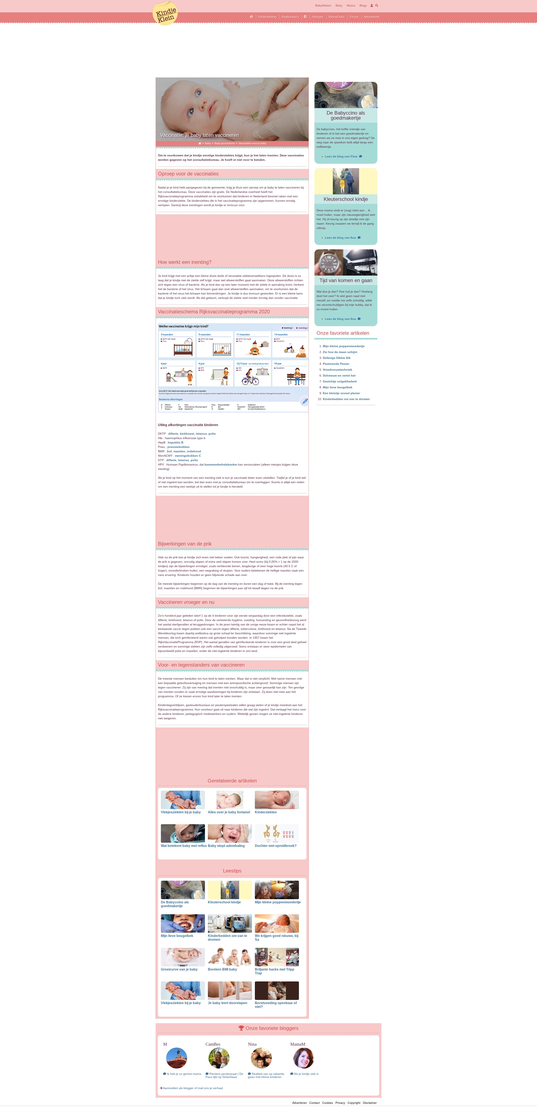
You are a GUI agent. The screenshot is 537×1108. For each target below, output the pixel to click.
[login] (371, 5)
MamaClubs (336, 16)
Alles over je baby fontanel (229, 812)
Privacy (340, 1102)
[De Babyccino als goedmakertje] (345, 95)
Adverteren (299, 1102)
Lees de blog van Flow (342, 156)
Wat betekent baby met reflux (184, 846)
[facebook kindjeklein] (305, 16)
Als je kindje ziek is (306, 1073)
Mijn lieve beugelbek (177, 936)
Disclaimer (371, 1102)
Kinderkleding (267, 16)
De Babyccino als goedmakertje (175, 904)
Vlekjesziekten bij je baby (181, 812)
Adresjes (317, 16)
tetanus (201, 433)
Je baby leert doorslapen (227, 1003)
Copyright (354, 1102)
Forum (354, 16)
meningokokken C (188, 455)
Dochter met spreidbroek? (276, 846)
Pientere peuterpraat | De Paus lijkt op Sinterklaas (224, 1075)
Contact (314, 1102)
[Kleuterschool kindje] (345, 181)
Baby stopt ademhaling (226, 846)
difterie (173, 433)
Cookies (327, 1102)
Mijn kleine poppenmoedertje (278, 902)
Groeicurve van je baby (179, 969)
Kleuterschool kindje (224, 902)
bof (169, 451)
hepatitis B (175, 442)
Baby (339, 5)
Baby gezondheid (225, 143)
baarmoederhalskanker (221, 464)
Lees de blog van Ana (341, 237)
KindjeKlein (165, 13)
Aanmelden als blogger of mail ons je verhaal (193, 1088)
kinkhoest (187, 433)
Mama (351, 5)
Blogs (363, 5)
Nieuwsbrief (371, 16)
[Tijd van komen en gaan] (345, 262)
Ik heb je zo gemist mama (183, 1073)
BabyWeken (323, 5)
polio (212, 433)
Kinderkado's (290, 16)
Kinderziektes (266, 812)
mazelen (179, 451)
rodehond (194, 451)
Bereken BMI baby (222, 969)
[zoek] (376, 5)
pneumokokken (178, 447)
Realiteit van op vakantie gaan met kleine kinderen (266, 1075)
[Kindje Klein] (199, 143)
